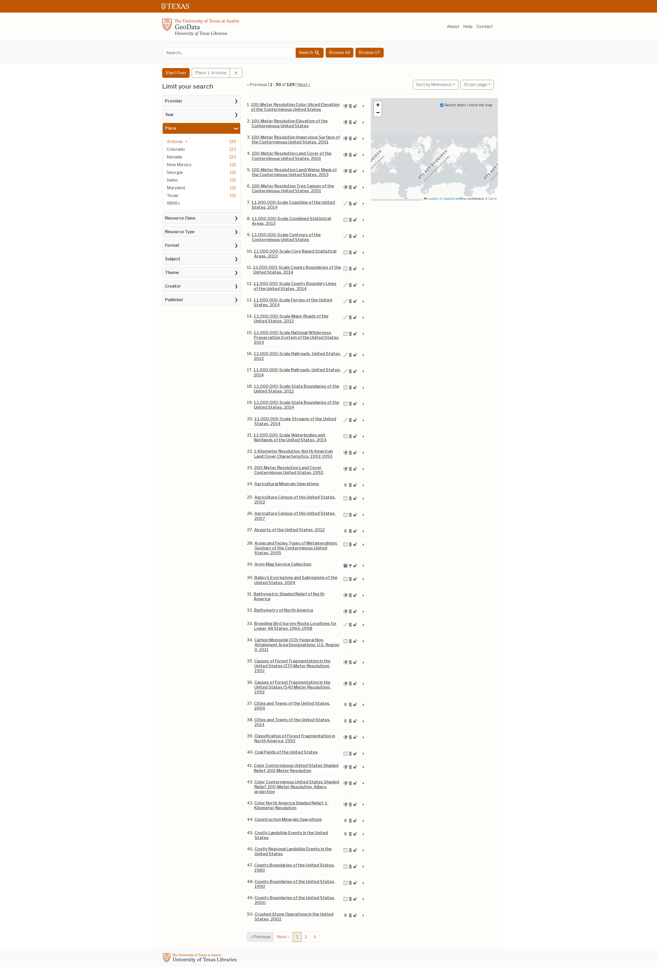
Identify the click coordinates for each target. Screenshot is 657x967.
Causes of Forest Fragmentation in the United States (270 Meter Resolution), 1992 (292, 666)
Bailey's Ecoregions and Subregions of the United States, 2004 (295, 580)
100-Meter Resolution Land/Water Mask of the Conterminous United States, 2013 (294, 172)
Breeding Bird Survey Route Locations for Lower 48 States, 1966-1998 (295, 626)
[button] (378, 105)
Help (467, 26)
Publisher (174, 299)
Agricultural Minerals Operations (286, 483)
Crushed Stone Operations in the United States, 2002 (294, 917)
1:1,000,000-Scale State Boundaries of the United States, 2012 (296, 389)
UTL (200, 958)
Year (169, 114)
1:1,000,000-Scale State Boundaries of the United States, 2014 (296, 405)
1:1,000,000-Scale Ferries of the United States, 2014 (293, 302)
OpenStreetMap (455, 199)
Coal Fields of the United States (286, 752)
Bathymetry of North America (283, 610)
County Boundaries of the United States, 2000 (295, 900)
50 (475, 84)
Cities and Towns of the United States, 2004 (292, 706)
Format (172, 245)
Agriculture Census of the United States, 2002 (295, 500)
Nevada (174, 157)
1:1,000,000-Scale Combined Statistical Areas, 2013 (291, 221)
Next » (303, 84)
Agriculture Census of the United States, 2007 (295, 516)
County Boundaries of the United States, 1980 (294, 868)
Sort (434, 84)
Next (283, 936)
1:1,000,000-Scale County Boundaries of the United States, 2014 (297, 270)
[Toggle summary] (363, 106)
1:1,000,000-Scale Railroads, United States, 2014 (297, 372)
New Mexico (179, 164)
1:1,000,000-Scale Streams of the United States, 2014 (295, 421)
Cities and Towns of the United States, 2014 (292, 722)
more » (173, 202)
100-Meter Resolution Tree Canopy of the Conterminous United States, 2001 (293, 188)
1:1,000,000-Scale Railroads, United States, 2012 (297, 356)
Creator (173, 286)
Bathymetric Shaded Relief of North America (289, 596)
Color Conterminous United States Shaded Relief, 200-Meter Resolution (296, 768)
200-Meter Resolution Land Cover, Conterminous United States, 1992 (288, 470)
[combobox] (229, 53)
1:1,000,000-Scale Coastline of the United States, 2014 (293, 205)
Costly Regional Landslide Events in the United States (293, 851)
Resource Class (180, 218)
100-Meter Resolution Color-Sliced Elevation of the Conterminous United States (295, 107)
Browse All (339, 52)
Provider (173, 101)
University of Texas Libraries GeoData (200, 28)
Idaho (172, 180)
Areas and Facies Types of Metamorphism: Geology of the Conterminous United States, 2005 (295, 548)
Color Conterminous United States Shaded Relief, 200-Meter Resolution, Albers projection (296, 787)
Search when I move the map (467, 104)
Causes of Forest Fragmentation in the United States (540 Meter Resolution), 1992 (292, 687)
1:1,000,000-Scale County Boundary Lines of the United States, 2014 (295, 286)
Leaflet (432, 199)
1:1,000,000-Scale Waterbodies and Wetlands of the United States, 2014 (290, 437)
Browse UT (369, 52)
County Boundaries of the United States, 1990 (295, 884)
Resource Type (180, 231)
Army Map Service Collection (282, 564)
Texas (172, 195)
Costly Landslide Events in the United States (291, 835)
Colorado (176, 149)
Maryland (176, 187)
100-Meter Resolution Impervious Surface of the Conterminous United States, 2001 (296, 140)
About (453, 26)
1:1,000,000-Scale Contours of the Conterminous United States (286, 237)
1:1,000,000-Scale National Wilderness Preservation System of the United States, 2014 (297, 337)
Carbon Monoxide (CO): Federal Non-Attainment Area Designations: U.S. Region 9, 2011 (296, 645)
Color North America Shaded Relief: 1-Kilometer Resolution (291, 805)
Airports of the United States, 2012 (289, 529)
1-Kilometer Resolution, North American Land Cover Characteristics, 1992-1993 (293, 454)
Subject (172, 259)
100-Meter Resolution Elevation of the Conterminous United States (290, 123)
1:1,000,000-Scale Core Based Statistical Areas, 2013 (295, 254)
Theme (172, 272)
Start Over (176, 72)
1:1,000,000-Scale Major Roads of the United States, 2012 (291, 319)
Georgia (174, 172)
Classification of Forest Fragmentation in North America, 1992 (294, 738)
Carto (492, 199)
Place (170, 128)
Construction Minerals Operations (288, 819)
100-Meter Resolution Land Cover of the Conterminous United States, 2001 (292, 156)
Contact (485, 26)
